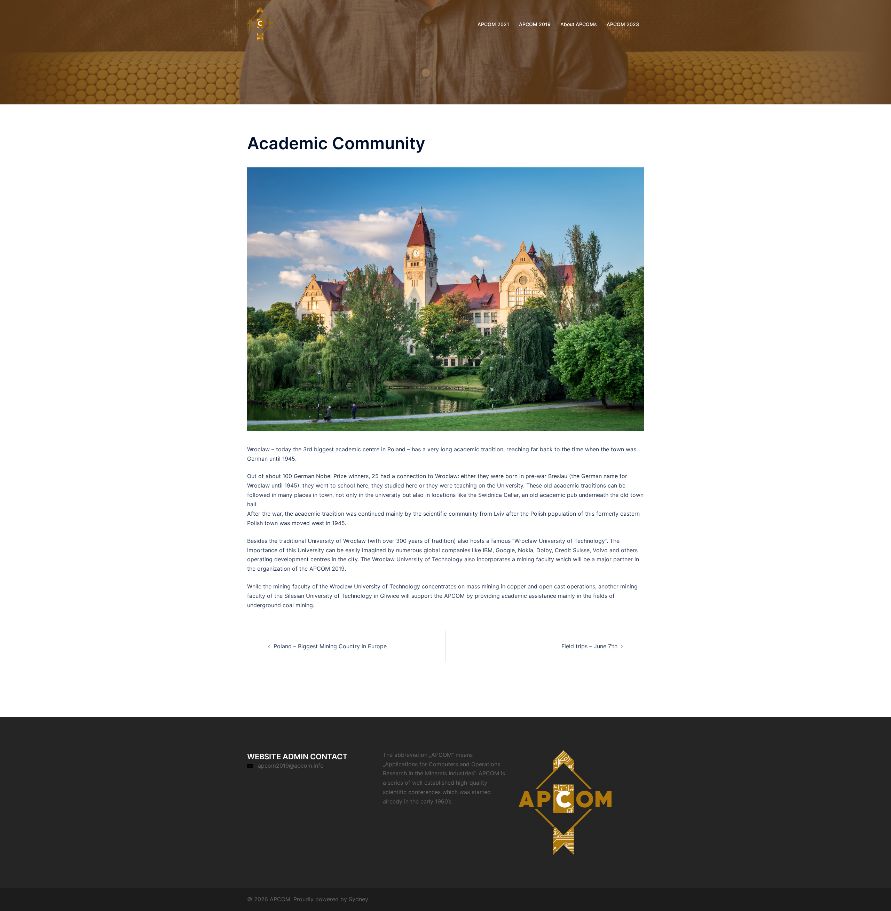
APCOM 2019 (535, 24)
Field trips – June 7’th (589, 646)
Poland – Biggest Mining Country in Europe (330, 646)
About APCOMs (578, 24)
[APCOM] (260, 23)
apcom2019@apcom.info (291, 765)
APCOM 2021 (493, 24)
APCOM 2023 (623, 24)
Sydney (358, 899)
